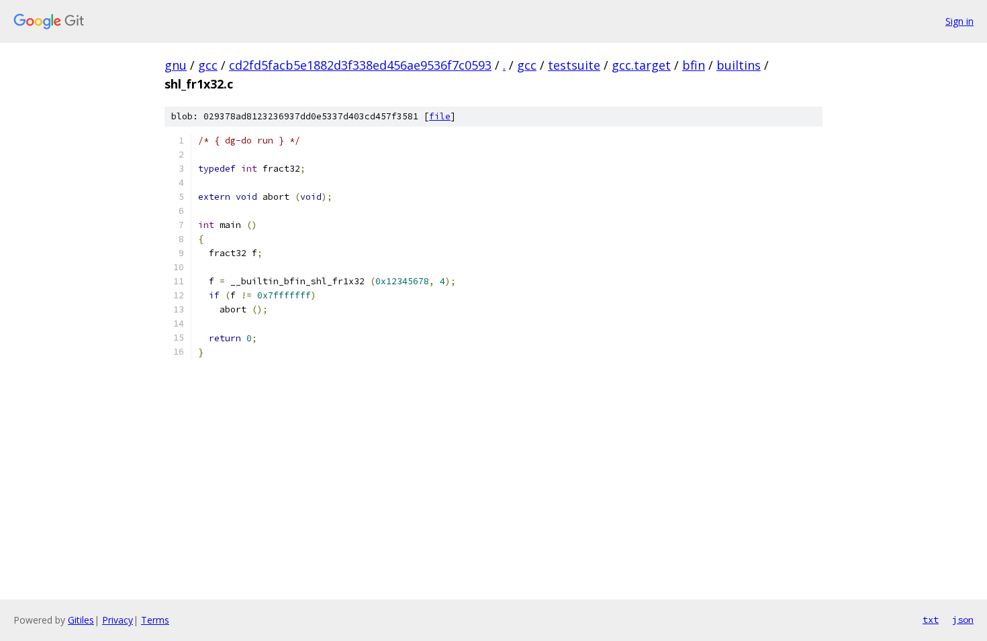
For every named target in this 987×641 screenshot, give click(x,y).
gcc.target (641, 65)
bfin (693, 65)
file (440, 116)
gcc (208, 65)
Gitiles (81, 620)
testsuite (574, 65)
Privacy (117, 620)
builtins (738, 65)
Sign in (959, 21)
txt (931, 620)
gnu (175, 65)
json (963, 620)
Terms (155, 620)
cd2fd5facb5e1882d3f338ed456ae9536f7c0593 (360, 65)
